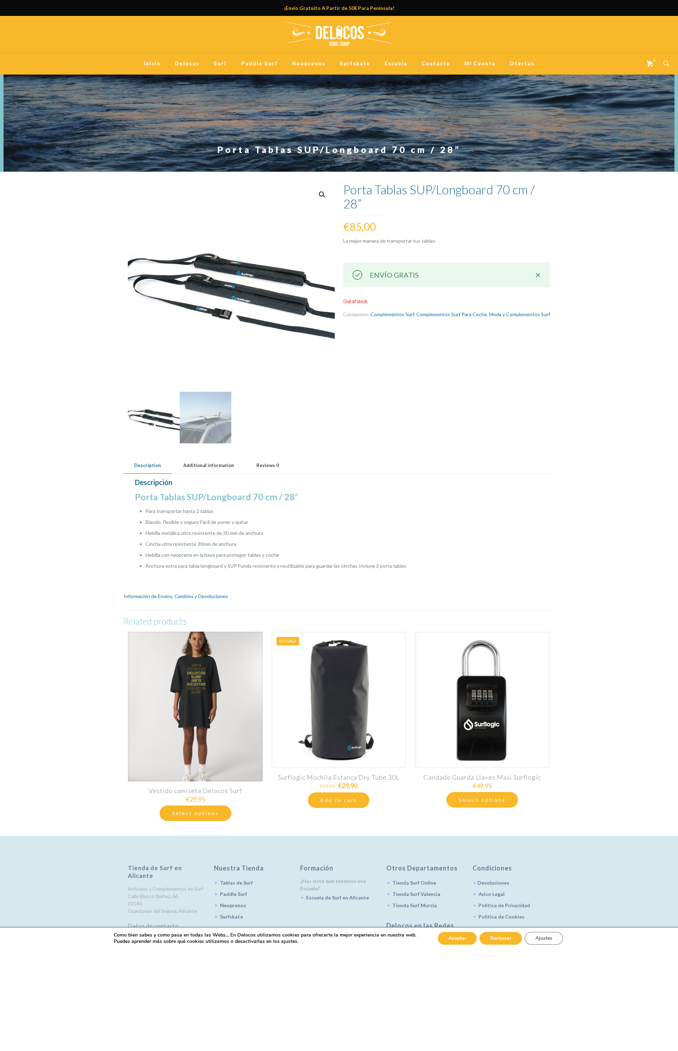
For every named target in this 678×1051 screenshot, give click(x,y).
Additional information (208, 465)
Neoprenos (233, 905)
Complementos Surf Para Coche (451, 314)
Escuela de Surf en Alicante (337, 897)
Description (147, 465)
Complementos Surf (392, 314)
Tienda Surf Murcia (414, 905)
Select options (195, 813)
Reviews (267, 465)
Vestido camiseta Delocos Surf (195, 791)
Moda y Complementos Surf (519, 314)
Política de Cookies (501, 917)
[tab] (148, 465)
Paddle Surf (233, 894)
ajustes (289, 941)
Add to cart (338, 800)
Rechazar (500, 938)
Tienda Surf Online (414, 883)
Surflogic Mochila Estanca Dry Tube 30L (338, 777)
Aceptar (457, 938)
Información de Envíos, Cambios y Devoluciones (176, 596)
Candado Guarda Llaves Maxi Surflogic (482, 777)
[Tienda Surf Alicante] (339, 34)
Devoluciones (493, 883)
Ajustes (543, 938)
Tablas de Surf (236, 883)
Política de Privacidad (504, 905)
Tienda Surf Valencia (416, 894)
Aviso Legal (491, 894)
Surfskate (231, 917)
